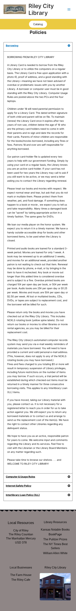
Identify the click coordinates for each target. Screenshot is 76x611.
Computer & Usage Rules (20, 476)
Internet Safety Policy (18, 485)
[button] (38, 46)
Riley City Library (41, 9)
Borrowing (12, 45)
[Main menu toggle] (69, 9)
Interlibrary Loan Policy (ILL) (23, 495)
